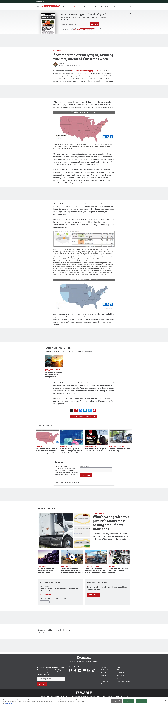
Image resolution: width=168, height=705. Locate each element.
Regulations (42, 566)
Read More (93, 594)
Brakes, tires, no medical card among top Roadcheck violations (119, 570)
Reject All (128, 701)
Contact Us (124, 696)
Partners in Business (116, 446)
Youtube (55, 598)
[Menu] (38, 6)
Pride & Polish (66, 566)
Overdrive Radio (66, 446)
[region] (84, 701)
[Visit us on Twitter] (75, 670)
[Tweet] (90, 410)
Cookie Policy (8, 703)
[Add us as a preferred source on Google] (76, 410)
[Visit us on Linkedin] (79, 670)
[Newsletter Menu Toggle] (130, 6)
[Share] (80, 410)
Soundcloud (44, 601)
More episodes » (45, 594)
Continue (86, 475)
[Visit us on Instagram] (88, 670)
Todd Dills (61, 63)
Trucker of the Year (92, 566)
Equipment (112, 566)
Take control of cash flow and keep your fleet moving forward (53, 375)
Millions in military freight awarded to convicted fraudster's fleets (47, 570)
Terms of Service (86, 29)
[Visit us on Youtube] (84, 670)
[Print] (71, 410)
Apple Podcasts (45, 598)
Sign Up (42, 684)
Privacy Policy (77, 29)
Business (57, 51)
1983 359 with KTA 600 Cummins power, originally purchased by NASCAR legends (72, 570)
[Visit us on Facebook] (70, 670)
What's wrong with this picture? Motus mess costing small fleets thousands (111, 523)
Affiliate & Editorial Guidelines (110, 696)
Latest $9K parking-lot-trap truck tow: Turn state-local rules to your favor (59, 590)
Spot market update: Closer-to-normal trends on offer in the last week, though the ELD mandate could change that (47, 451)
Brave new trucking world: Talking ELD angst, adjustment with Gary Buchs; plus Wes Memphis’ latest (71, 451)
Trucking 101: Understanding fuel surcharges (119, 450)
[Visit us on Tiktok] (93, 670)
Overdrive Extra (98, 513)
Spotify (64, 598)
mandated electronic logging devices (85, 70)
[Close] (165, 701)
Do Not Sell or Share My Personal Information (74, 696)
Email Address (85, 466)
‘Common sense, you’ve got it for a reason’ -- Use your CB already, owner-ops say (95, 451)
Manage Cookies (95, 696)
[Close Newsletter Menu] (130, 14)
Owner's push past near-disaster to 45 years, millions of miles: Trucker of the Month (95, 570)
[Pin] (94, 410)
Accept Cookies (141, 701)
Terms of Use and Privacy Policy (87, 28)
